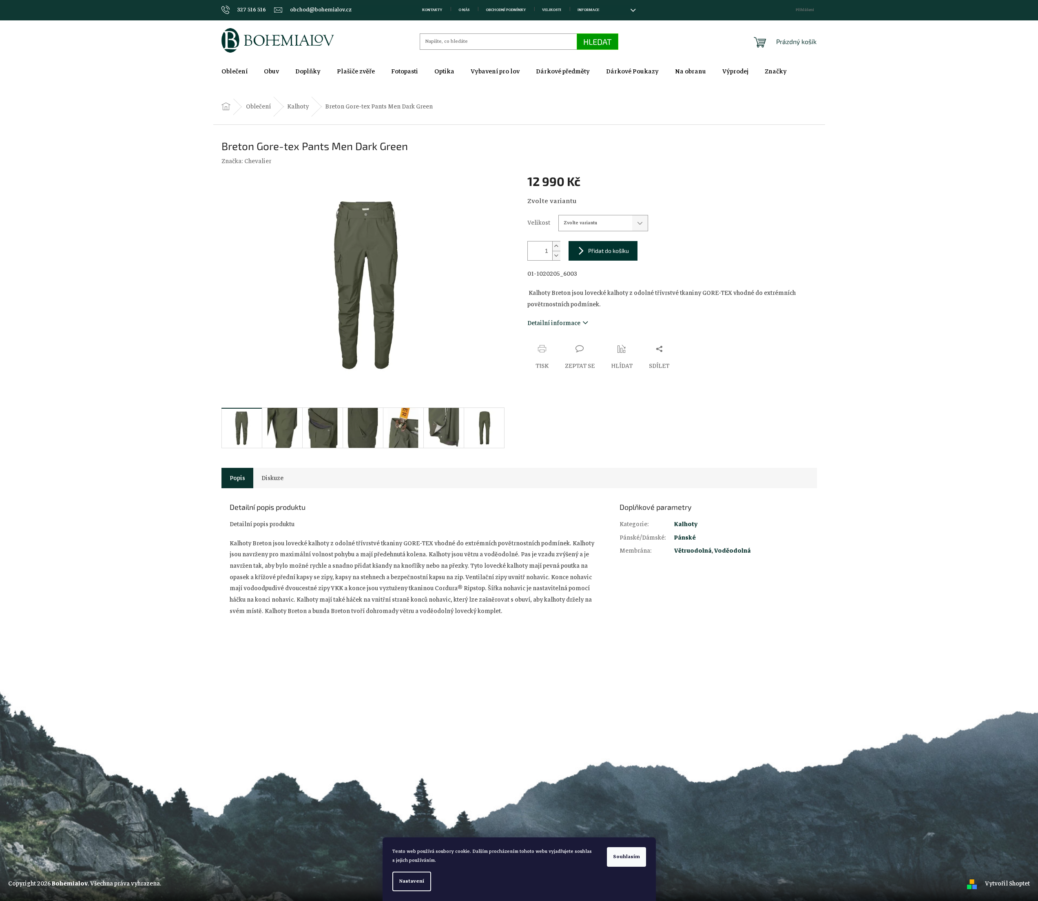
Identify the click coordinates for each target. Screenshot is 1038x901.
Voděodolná (732, 551)
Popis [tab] (237, 478)
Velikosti (551, 10)
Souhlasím (626, 857)
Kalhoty (685, 524)
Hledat (597, 41)
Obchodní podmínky (506, 10)
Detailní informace (553, 323)
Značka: (246, 161)
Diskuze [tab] (272, 478)
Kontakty (432, 10)
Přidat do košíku (608, 250)
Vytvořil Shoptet (1007, 883)
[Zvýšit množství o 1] (556, 246)
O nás (463, 10)
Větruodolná (693, 551)
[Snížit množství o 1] (556, 255)
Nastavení (411, 881)
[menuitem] (234, 71)
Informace (588, 10)
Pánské (685, 537)
